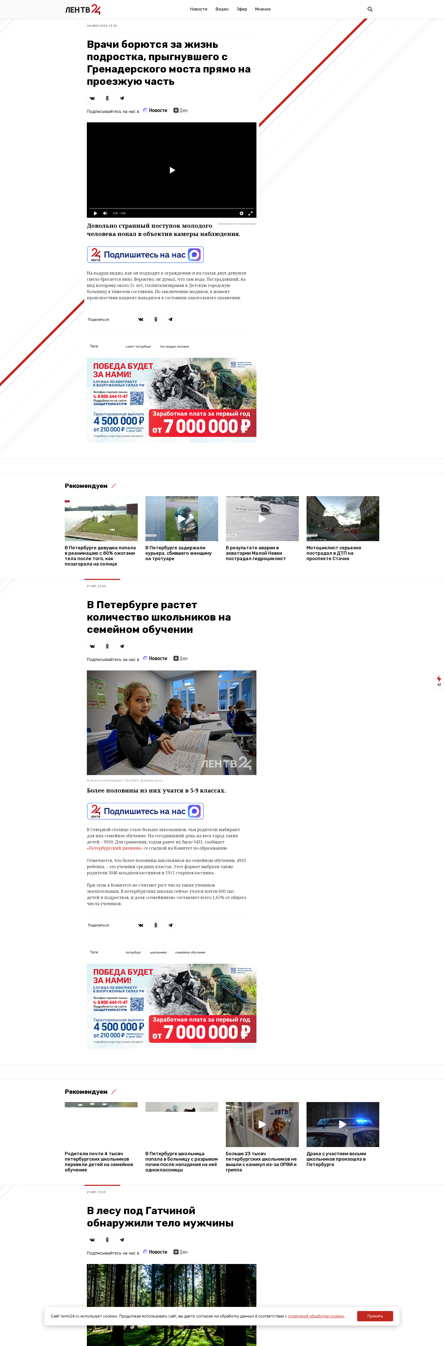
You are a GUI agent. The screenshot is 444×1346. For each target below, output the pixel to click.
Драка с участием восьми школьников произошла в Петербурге (336, 1159)
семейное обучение (190, 952)
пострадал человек (174, 346)
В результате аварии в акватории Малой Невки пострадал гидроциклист (256, 553)
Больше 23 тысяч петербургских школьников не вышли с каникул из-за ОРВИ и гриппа (261, 1162)
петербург (133, 952)
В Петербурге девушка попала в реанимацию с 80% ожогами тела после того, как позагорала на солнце (100, 556)
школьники (158, 952)
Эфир (242, 9)
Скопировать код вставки (237, 223)
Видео (222, 9)
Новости (198, 9)
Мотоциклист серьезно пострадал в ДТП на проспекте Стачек (334, 553)
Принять (375, 1316)
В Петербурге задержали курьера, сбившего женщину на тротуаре (178, 553)
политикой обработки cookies (316, 1316)
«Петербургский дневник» (115, 848)
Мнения (263, 9)
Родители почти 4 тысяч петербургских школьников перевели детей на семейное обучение (99, 1162)
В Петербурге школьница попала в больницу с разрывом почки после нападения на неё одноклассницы (181, 1162)
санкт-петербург (138, 346)
